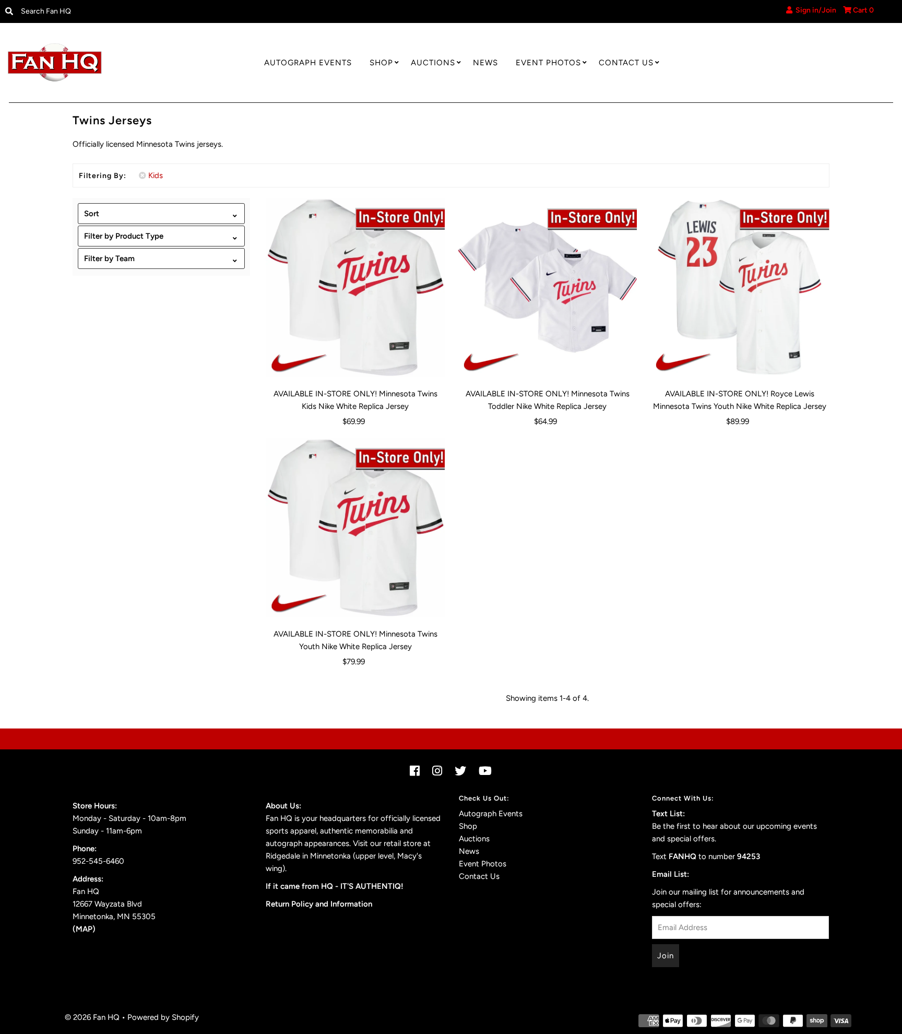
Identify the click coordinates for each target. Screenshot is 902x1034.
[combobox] (119, 11)
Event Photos (548, 62)
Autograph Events (308, 62)
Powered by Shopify (163, 1017)
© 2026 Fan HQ (92, 1017)
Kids (155, 175)
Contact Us (626, 62)
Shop (381, 62)
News (485, 62)
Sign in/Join (814, 10)
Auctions (433, 62)
